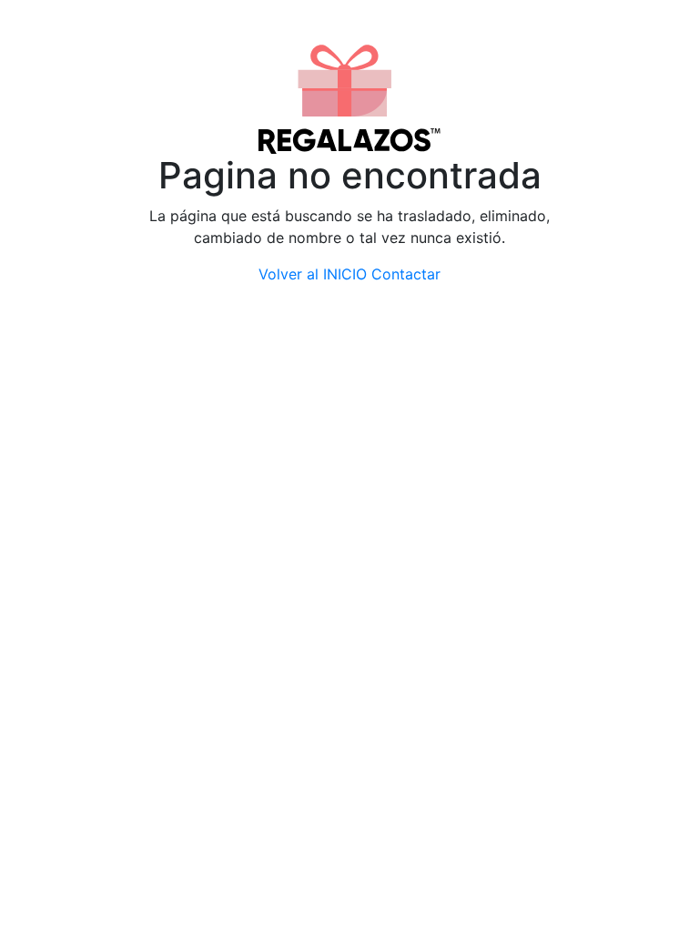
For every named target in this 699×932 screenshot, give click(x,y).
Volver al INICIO (312, 274)
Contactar (406, 274)
